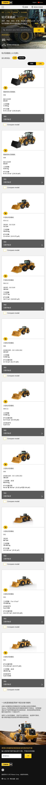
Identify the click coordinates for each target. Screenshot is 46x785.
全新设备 (15, 12)
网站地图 (12, 779)
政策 (17, 779)
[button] (40, 2)
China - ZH (6, 779)
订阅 (28, 756)
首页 (3, 12)
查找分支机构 (38, 7)
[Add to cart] (5, 87)
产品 (8, 12)
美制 (31, 63)
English (34, 2)
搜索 (26, 7)
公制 (40, 63)
